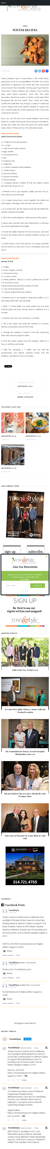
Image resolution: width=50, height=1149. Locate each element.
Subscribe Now (37, 585)
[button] (25, 567)
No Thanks (25, 591)
